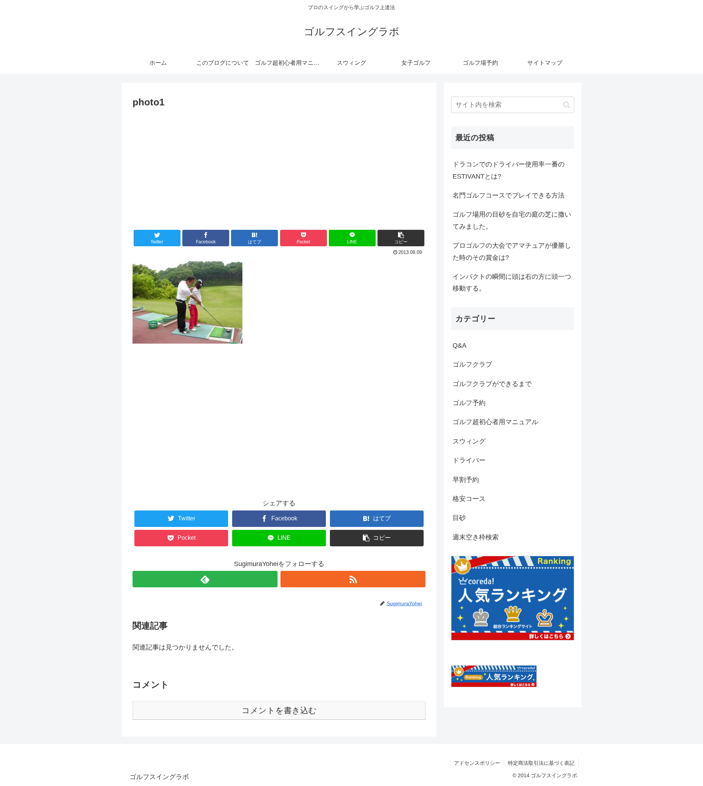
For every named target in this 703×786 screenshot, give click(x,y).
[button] (400, 238)
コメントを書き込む (279, 710)
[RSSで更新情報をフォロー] (352, 579)
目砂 (459, 517)
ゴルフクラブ (472, 364)
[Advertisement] (279, 165)
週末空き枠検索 (476, 537)
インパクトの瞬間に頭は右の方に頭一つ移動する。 (512, 282)
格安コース (469, 498)
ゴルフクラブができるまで (492, 384)
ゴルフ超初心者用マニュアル (495, 422)
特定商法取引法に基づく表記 (541, 763)
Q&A (459, 345)
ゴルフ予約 (469, 403)
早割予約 (466, 479)
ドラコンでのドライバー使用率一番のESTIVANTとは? (509, 170)
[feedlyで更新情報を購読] (205, 579)
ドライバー (469, 460)
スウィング (469, 441)
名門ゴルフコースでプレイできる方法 (509, 195)
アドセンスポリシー (477, 763)
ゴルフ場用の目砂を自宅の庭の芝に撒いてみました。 (512, 220)
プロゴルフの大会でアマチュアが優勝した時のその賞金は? (512, 251)
